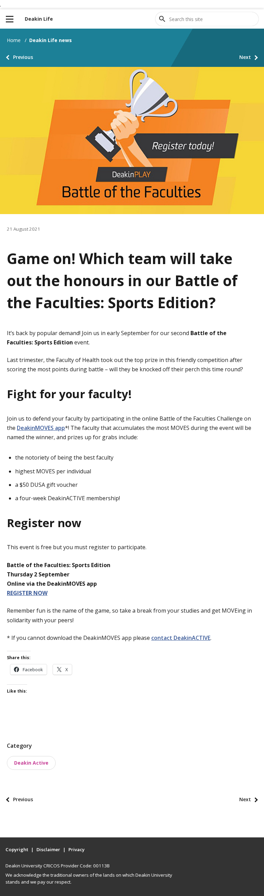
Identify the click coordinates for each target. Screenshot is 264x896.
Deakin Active (31, 762)
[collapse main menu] (9, 19)
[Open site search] (162, 19)
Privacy (76, 849)
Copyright (17, 849)
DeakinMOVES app (41, 428)
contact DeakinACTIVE (180, 638)
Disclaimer (48, 849)
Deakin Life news (50, 40)
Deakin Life (39, 19)
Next (245, 57)
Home (14, 40)
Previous (23, 57)
